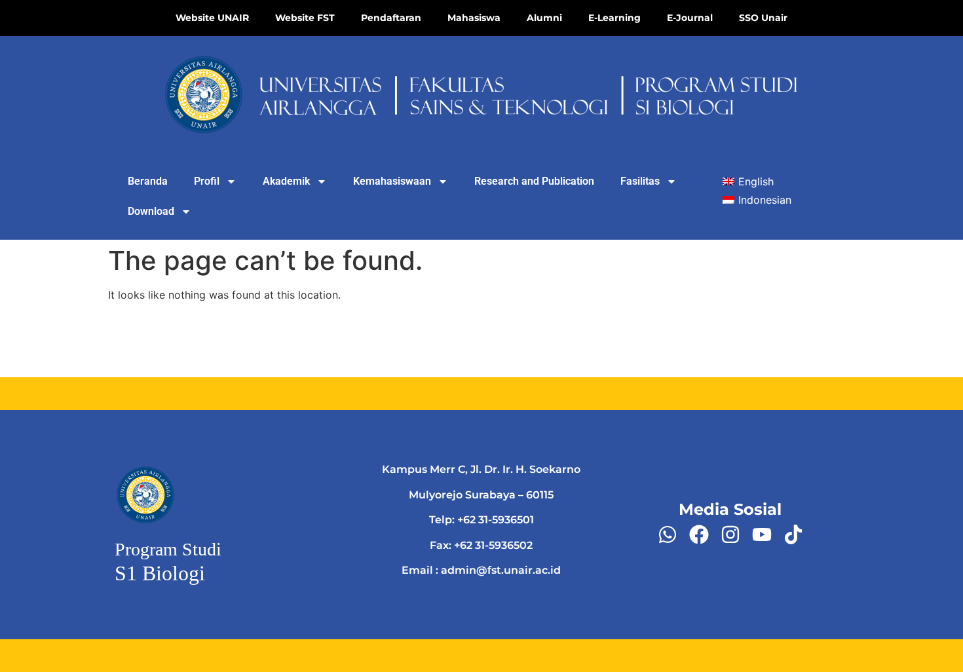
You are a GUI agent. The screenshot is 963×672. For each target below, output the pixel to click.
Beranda (148, 181)
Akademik (286, 181)
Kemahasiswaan (392, 181)
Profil (206, 181)
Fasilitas (640, 181)
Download (151, 211)
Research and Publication (534, 181)
